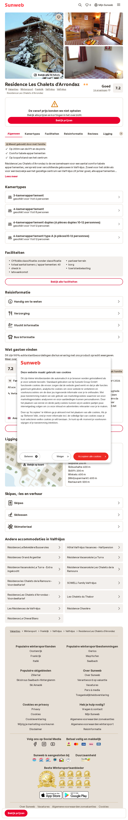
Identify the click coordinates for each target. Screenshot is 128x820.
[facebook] (35, 745)
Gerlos (92, 651)
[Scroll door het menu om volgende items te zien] (121, 133)
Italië (36, 661)
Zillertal (35, 675)
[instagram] (44, 745)
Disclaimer (36, 729)
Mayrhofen (92, 656)
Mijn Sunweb (92, 714)
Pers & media (92, 690)
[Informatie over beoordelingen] (109, 90)
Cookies (36, 714)
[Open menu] (118, 5)
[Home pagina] (14, 5)
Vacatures (92, 685)
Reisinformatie (92, 729)
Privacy (36, 709)
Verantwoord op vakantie (92, 680)
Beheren (28, 456)
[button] (34, 45)
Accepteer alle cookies (89, 456)
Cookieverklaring (36, 719)
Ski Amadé (36, 685)
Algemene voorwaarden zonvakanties (92, 719)
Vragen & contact (92, 709)
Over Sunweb (92, 675)
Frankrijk (36, 656)
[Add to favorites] (58, 17)
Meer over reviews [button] (15, 359)
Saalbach (92, 661)
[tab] (13, 133)
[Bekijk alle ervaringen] (108, 88)
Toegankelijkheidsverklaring (92, 695)
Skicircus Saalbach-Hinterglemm (36, 680)
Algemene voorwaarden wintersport (92, 724)
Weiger (60, 456)
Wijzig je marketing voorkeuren (36, 724)
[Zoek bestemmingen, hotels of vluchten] (80, 5)
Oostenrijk (36, 651)
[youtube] (52, 745)
